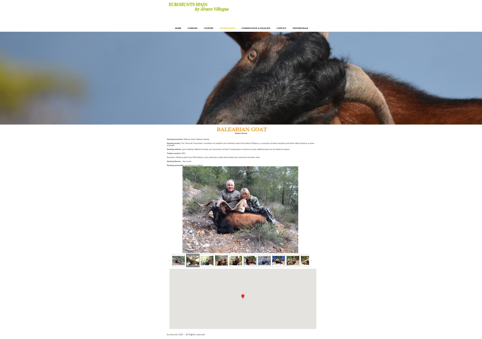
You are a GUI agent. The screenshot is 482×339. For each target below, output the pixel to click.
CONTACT (281, 28)
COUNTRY (208, 28)
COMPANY (193, 28)
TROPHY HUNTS (227, 28)
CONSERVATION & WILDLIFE (255, 28)
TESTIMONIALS (300, 28)
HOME (178, 28)
